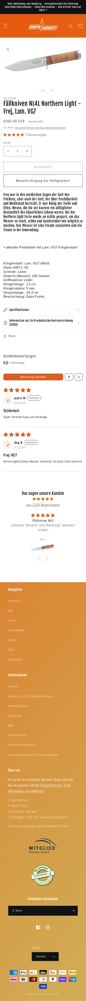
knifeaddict (38, 994)
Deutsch (40, 956)
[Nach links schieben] (33, 90)
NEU (10, 611)
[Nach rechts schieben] (52, 90)
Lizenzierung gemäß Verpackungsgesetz (33, 755)
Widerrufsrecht (17, 735)
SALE (11, 650)
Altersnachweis (17, 706)
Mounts (12, 640)
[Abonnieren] (73, 911)
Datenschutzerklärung (22, 745)
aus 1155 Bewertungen (43, 505)
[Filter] (69, 376)
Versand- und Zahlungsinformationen (31, 696)
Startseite (14, 601)
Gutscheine (15, 659)
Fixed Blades (16, 630)
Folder (12, 620)
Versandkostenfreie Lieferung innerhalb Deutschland (40, 127)
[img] (43, 499)
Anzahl (7, 142)
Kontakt (13, 686)
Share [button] (12, 336)
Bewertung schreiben (33, 377)
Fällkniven (9, 98)
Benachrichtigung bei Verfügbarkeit (43, 181)
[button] (5, 26)
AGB (10, 726)
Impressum (15, 716)
